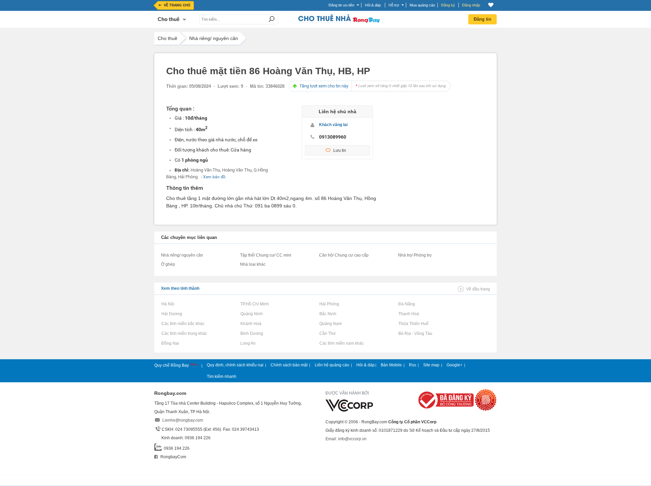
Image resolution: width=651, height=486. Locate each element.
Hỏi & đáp (365, 365)
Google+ (454, 365)
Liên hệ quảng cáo (332, 365)
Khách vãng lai (333, 124)
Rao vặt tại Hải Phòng (329, 304)
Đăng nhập (471, 5)
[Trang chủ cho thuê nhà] (338, 21)
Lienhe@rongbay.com (182, 420)
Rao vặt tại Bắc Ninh (327, 313)
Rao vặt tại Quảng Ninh (251, 313)
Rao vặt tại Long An (248, 343)
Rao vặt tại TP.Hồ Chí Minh (254, 304)
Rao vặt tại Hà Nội (167, 304)
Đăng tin (482, 19)
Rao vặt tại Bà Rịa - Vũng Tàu (415, 333)
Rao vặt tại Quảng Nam (330, 323)
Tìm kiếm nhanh (221, 376)
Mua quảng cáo (422, 5)
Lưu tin (339, 150)
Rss (412, 365)
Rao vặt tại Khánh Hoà (250, 323)
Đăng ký (448, 5)
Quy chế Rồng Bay (172, 365)
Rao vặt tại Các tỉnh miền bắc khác (182, 323)
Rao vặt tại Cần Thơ (327, 333)
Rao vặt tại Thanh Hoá (408, 313)
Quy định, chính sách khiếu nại (235, 365)
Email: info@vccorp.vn (346, 439)
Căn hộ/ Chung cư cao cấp (344, 255)
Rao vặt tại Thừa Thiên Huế (413, 323)
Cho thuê (167, 38)
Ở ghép (168, 264)
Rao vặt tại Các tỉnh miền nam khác (341, 343)
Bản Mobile (391, 365)
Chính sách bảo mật (289, 365)
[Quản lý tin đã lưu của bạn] (491, 5)
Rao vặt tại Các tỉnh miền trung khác (184, 333)
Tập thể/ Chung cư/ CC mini (265, 255)
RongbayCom (172, 456)
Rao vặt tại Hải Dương (171, 313)
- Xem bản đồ (213, 177)
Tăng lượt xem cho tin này (372, 85)
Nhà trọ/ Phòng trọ (415, 255)
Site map (431, 365)
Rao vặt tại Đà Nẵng (406, 304)
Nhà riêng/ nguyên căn (213, 38)
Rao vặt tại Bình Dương (251, 333)
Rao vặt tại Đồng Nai (170, 343)
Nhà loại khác (252, 264)
